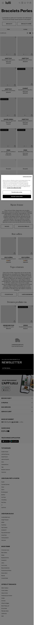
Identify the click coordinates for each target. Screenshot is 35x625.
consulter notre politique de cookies (14, 187)
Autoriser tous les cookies (17, 196)
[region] (17, 187)
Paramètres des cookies (17, 192)
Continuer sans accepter (27, 176)
